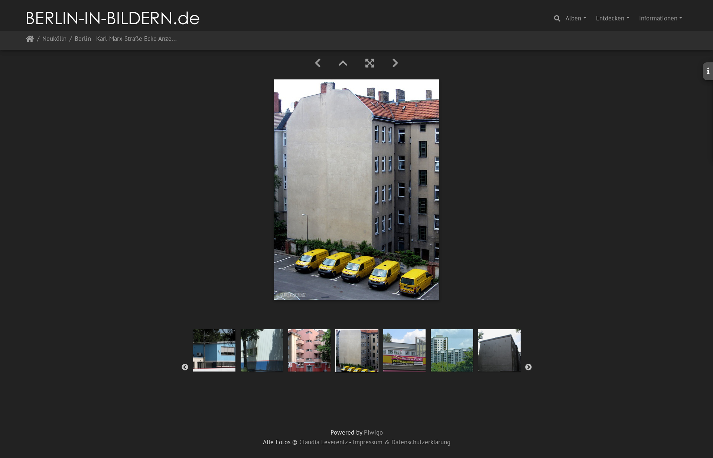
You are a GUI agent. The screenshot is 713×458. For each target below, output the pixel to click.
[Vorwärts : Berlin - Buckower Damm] (395, 63)
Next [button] (528, 367)
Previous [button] (185, 367)
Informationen (658, 18)
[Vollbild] (369, 63)
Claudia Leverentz (323, 442)
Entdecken (610, 18)
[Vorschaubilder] (343, 63)
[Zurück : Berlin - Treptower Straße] (318, 63)
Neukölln (54, 39)
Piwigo (373, 432)
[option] (214, 350)
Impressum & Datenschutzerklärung (401, 442)
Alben (573, 18)
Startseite (30, 40)
